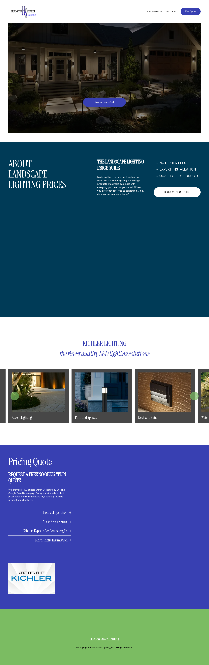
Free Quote (190, 11)
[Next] (194, 396)
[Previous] (15, 396)
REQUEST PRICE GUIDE (177, 192)
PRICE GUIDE (154, 11)
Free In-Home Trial (104, 102)
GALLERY (171, 11)
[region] (104, 396)
